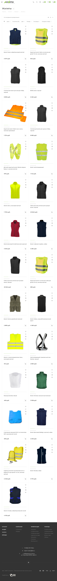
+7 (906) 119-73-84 (29, 548)
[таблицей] (53, 17)
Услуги (4, 532)
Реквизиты (33, 537)
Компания (19, 526)
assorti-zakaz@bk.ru (29, 550)
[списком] (50, 17)
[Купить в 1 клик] (26, 31)
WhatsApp (28, 562)
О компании (19, 529)
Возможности (34, 541)
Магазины (33, 529)
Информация (35, 526)
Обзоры (46, 537)
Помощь (47, 526)
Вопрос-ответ (47, 535)
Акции (4, 529)
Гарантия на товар (35, 535)
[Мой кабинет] (40, 2)
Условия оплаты (35, 531)
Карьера (18, 531)
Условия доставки (35, 533)
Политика (33, 539)
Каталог (4, 526)
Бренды (4, 535)
